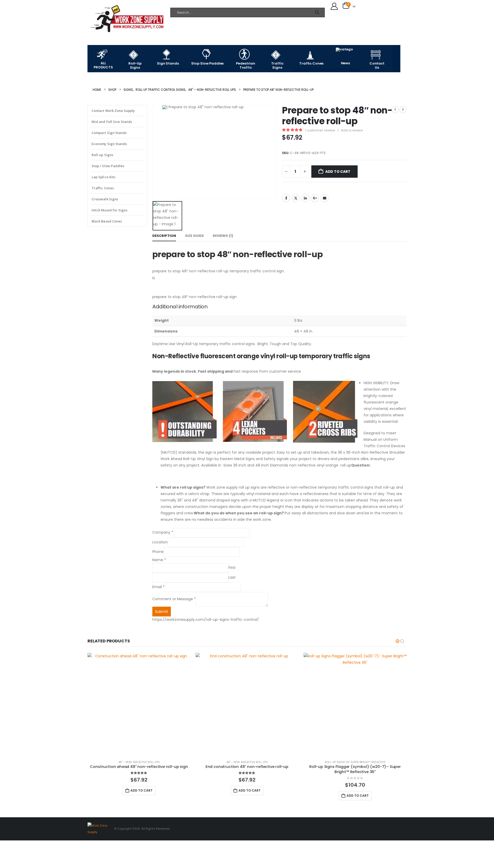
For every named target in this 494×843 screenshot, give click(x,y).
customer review (320, 130)
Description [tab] (164, 235)
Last (232, 577)
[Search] (317, 12)
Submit (161, 611)
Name (159, 559)
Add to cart (337, 171)
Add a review (352, 130)
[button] (397, 641)
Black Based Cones (107, 221)
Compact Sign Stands (109, 132)
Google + (315, 198)
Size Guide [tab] (194, 235)
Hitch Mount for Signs (109, 210)
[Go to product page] (138, 704)
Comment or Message (174, 599)
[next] (403, 109)
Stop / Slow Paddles (108, 166)
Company (162, 532)
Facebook (286, 198)
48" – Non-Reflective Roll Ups (139, 762)
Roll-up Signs (102, 155)
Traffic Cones (103, 188)
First (232, 567)
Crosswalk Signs (105, 199)
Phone (158, 551)
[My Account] (334, 6)
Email (324, 198)
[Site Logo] (110, 18)
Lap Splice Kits (103, 177)
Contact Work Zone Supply (113, 110)
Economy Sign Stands (109, 143)
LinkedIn (305, 198)
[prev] (395, 109)
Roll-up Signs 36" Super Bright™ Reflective (355, 762)
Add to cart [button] (141, 790)
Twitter (296, 198)
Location (160, 542)
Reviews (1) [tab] (223, 235)
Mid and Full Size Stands (112, 121)
